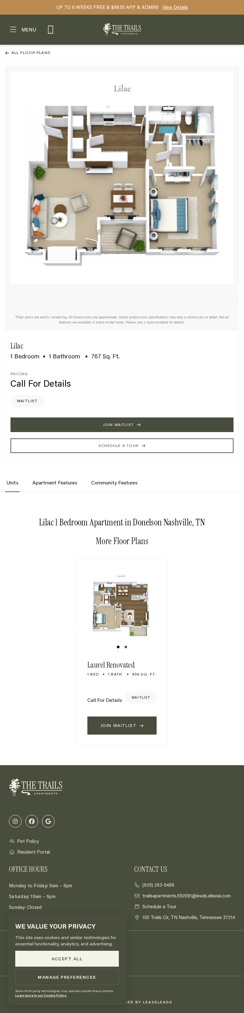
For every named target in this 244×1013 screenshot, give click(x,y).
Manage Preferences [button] (67, 977)
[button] (23, 29)
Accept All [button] (67, 959)
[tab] (12, 485)
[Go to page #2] (126, 647)
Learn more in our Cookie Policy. (41, 995)
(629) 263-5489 (50, 33)
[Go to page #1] (118, 647)
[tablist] (122, 485)
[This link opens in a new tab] (15, 821)
